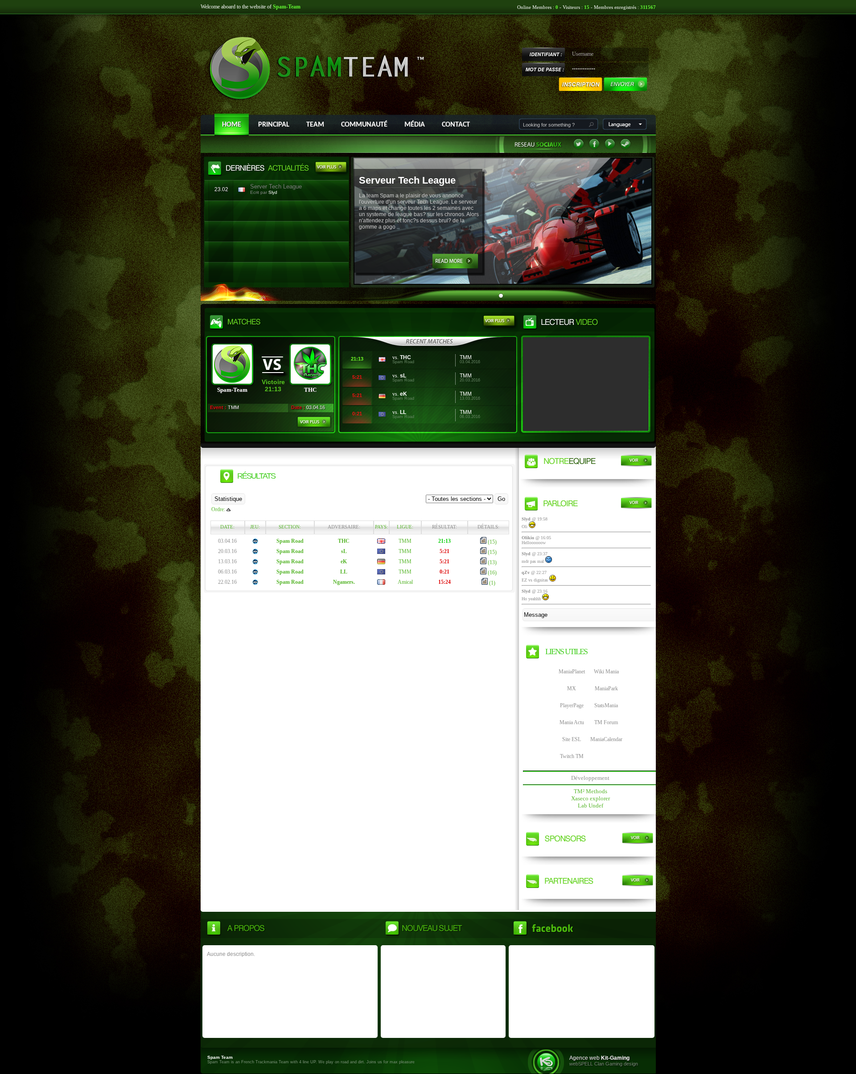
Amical (405, 582)
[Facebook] (594, 148)
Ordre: (218, 509)
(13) (491, 562)
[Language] (625, 128)
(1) (491, 583)
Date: (227, 526)
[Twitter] (578, 148)
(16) (491, 573)
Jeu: (255, 526)
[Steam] (625, 148)
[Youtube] (610, 148)
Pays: (381, 526)
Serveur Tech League (407, 180)
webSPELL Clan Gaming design (603, 1063)
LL (403, 412)
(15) (491, 542)
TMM (405, 541)
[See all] (332, 168)
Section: (290, 526)
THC (405, 357)
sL (403, 376)
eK (403, 394)
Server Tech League (276, 186)
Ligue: (405, 526)
